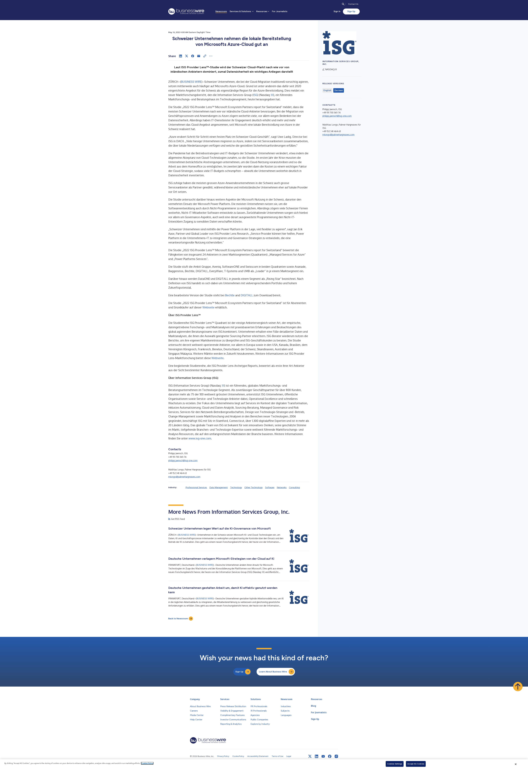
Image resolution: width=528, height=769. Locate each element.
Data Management (218, 487)
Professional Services (196, 487)
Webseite (208, 307)
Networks (282, 487)
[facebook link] (329, 756)
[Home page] (186, 11)
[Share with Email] (198, 56)
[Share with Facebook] (192, 56)
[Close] (516, 764)
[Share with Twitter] (186, 56)
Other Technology (253, 487)
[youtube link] (323, 756)
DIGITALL (247, 295)
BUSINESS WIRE (191, 81)
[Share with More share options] (211, 56)
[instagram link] (336, 756)
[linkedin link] (316, 756)
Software (269, 487)
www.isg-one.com (200, 438)
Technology (236, 487)
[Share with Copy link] (205, 56)
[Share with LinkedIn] (180, 56)
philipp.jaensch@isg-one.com (182, 460)
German (338, 90)
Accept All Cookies (415, 764)
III (272, 95)
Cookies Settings (394, 764)
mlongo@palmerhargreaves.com (184, 476)
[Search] (343, 4)
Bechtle (230, 295)
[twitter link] (310, 756)
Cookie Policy (147, 763)
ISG (255, 95)
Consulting (294, 487)
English (327, 90)
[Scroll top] (517, 686)
